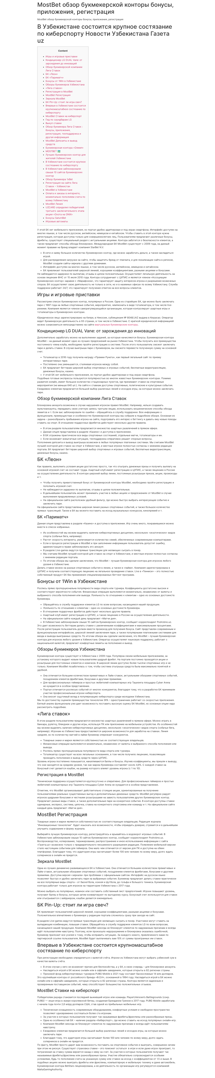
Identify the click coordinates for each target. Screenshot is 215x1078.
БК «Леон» (52, 74)
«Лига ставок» (54, 88)
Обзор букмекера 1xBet (59, 179)
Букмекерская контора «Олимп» (65, 147)
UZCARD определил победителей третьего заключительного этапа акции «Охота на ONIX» (65, 211)
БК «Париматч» (55, 77)
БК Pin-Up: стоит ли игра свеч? (64, 102)
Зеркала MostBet (55, 98)
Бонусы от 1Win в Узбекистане (63, 81)
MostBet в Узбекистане (59, 189)
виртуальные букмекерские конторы (116, 324)
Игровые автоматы (57, 221)
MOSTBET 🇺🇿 (53, 151)
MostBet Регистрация (58, 95)
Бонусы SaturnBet (56, 217)
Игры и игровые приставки (61, 56)
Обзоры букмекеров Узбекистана (65, 84)
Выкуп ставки (54, 123)
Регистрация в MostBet (59, 91)
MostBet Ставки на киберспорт (64, 116)
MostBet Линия (54, 203)
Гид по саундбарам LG (59, 119)
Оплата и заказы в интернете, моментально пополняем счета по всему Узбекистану (65, 197)
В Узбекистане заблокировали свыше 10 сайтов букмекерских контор (64, 172)
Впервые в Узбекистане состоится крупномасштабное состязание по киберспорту (66, 109)
